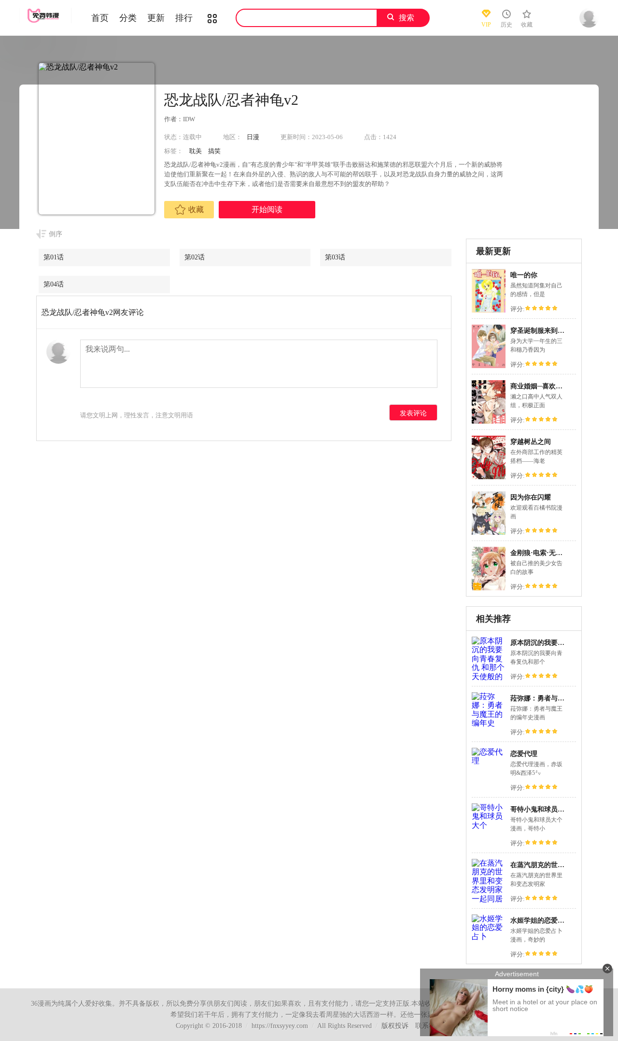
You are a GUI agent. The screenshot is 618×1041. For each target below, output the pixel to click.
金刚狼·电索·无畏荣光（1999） (556, 552)
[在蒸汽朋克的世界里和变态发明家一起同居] (489, 899)
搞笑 (214, 151)
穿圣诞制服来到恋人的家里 (550, 330)
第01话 (53, 257)
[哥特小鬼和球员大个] (489, 825)
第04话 (53, 284)
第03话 (335, 257)
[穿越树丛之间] (489, 478)
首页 (100, 18)
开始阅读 (267, 209)
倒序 (55, 234)
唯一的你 (523, 275)
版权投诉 (394, 1025)
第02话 (194, 257)
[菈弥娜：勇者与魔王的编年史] (489, 723)
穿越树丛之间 (530, 441)
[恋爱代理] (489, 760)
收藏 (196, 209)
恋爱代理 (523, 753)
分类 (128, 18)
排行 (184, 18)
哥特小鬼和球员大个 (540, 809)
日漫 (253, 137)
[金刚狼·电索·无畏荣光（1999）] (489, 589)
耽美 (195, 151)
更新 (156, 18)
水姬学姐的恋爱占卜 (540, 920)
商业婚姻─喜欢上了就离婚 (550, 386)
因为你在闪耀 (530, 497)
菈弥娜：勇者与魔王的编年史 (554, 698)
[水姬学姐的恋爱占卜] (489, 936)
